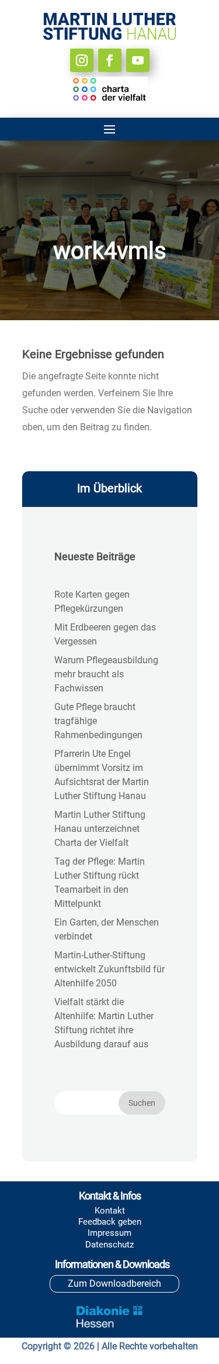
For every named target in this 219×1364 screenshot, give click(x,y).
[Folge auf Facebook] (109, 60)
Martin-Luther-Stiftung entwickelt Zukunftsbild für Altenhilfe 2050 (109, 969)
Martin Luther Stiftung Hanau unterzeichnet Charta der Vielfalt (99, 828)
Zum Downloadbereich (114, 1283)
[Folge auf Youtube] (138, 60)
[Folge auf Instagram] (81, 60)
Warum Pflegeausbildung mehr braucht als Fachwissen (106, 674)
